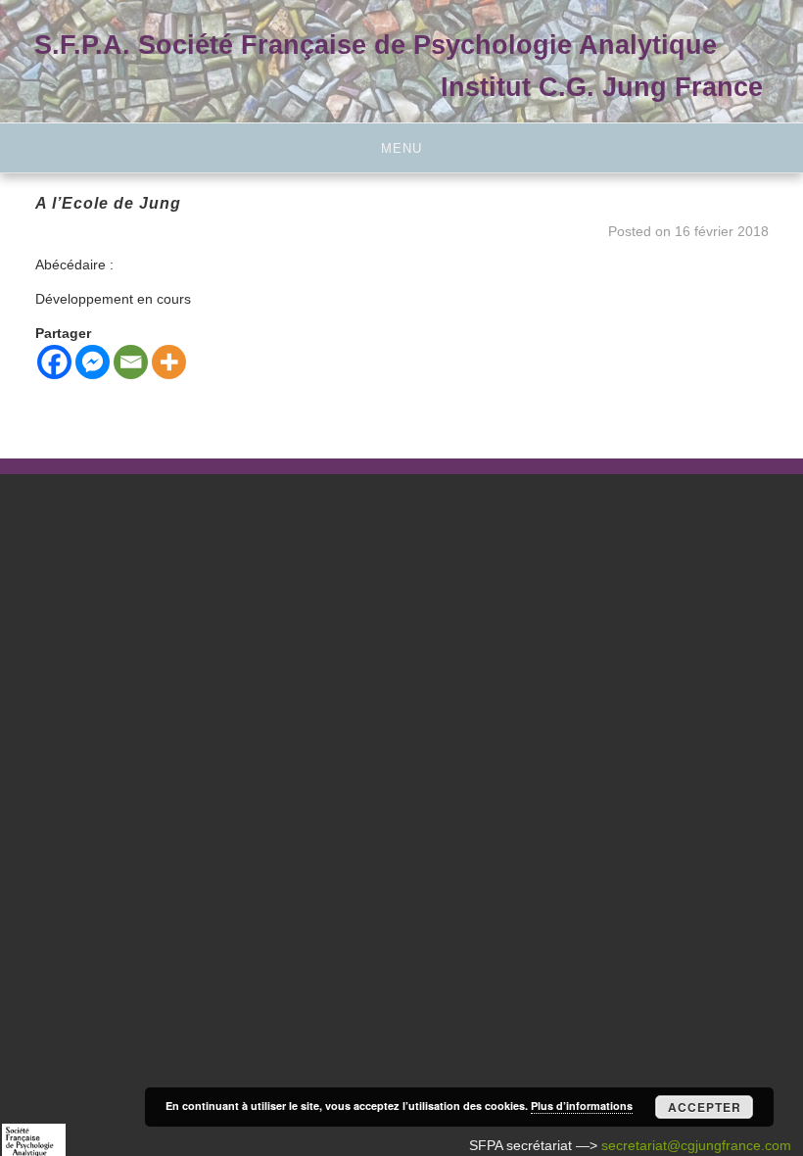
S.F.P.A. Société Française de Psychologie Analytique (375, 44)
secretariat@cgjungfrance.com (696, 1145)
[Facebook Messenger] (92, 362)
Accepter (704, 1107)
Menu (401, 148)
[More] (169, 362)
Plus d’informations (582, 1105)
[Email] (131, 362)
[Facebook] (54, 362)
